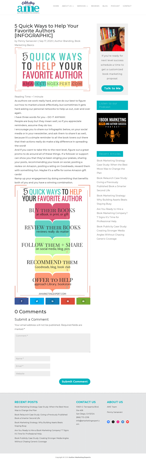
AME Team (112, 407)
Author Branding (64, 41)
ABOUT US (67, 6)
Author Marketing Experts (80, 457)
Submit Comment (75, 381)
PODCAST (115, 6)
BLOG (105, 6)
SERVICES (81, 6)
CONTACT (127, 6)
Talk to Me (112, 88)
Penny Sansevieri (27, 41)
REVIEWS (95, 6)
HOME (56, 6)
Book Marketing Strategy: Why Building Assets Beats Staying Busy (112, 199)
